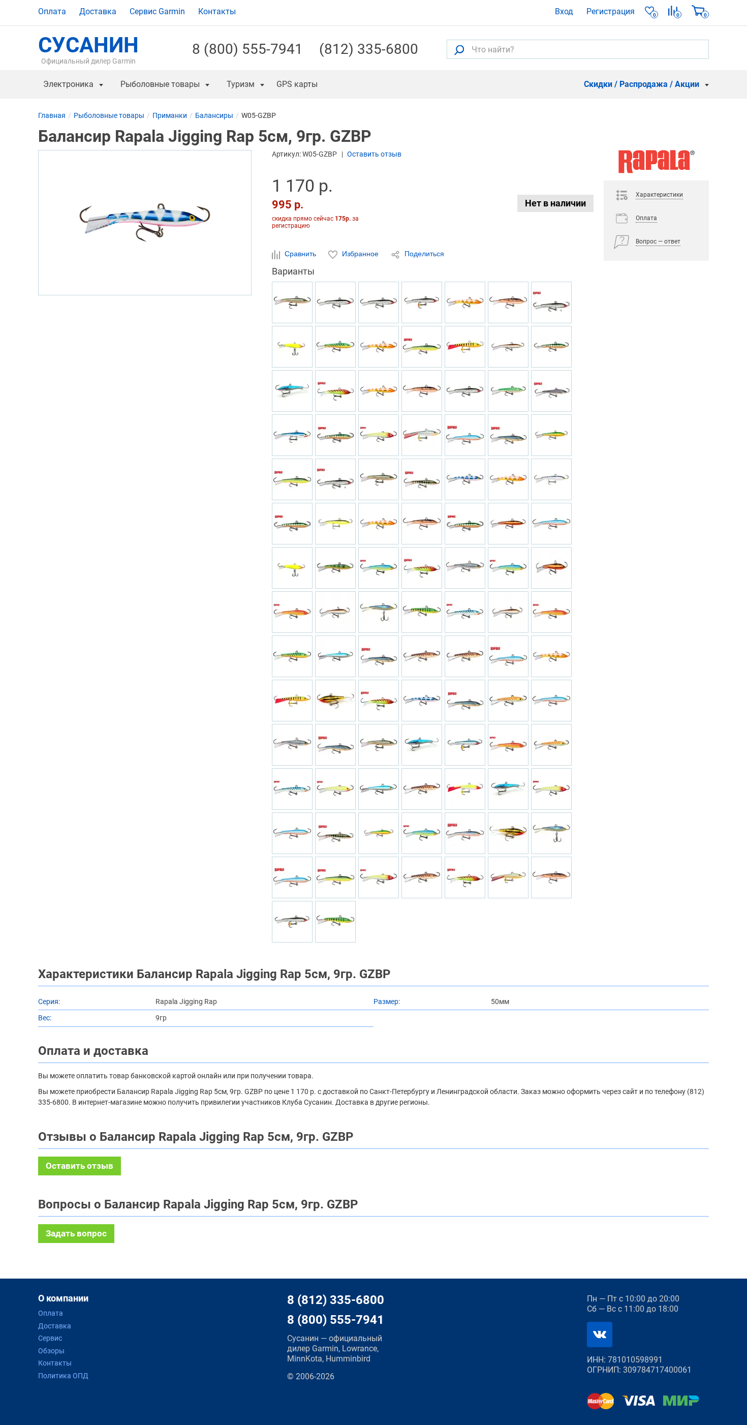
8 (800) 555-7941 (247, 49)
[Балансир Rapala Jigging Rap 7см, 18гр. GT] (335, 347)
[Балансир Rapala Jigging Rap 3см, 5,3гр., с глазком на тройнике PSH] (421, 435)
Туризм (241, 84)
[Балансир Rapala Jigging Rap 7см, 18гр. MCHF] (508, 523)
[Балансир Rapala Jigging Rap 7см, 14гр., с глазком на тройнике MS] (292, 922)
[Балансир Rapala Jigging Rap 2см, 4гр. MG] (508, 833)
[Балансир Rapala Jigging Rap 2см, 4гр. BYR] (292, 479)
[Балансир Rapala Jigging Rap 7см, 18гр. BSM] (378, 656)
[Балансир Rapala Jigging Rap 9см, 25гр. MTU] (421, 877)
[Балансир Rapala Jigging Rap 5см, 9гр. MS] (465, 391)
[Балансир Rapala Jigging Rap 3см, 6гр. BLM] (551, 391)
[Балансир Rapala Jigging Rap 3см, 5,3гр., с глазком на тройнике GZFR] (508, 479)
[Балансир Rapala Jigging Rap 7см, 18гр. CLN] (378, 435)
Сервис (50, 1338)
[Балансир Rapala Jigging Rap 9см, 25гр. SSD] (465, 833)
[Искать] (459, 49)
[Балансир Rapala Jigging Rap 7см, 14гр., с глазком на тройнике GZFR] (378, 391)
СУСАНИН (88, 49)
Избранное (360, 254)
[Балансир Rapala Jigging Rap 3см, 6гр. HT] (421, 568)
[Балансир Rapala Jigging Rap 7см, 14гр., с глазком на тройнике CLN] (465, 789)
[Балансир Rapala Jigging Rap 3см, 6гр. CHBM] (292, 391)
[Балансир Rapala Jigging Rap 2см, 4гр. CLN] (378, 877)
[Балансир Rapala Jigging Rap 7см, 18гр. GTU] (508, 391)
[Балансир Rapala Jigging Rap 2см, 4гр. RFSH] (292, 302)
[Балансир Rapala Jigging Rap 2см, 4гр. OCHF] (335, 523)
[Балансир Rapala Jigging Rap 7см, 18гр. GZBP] (465, 479)
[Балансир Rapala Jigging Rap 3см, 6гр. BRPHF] (508, 612)
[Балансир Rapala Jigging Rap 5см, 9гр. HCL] (292, 347)
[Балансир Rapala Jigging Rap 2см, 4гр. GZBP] (421, 700)
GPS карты (297, 84)
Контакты (217, 11)
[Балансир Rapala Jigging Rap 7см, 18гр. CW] (508, 302)
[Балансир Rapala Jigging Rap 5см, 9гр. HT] (378, 700)
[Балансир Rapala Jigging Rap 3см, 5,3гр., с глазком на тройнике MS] (421, 302)
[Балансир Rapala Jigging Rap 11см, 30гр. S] (551, 302)
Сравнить (300, 254)
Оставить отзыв (374, 154)
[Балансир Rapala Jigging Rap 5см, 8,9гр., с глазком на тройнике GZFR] (378, 523)
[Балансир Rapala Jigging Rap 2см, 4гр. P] (292, 523)
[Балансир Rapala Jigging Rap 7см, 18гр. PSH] (465, 568)
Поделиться (423, 254)
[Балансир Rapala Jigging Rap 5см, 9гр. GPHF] (551, 833)
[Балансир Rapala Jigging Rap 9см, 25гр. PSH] (292, 745)
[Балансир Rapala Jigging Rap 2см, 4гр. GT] (292, 656)
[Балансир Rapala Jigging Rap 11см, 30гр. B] (292, 435)
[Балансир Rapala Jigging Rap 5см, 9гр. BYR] (335, 877)
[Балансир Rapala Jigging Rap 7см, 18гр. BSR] (292, 877)
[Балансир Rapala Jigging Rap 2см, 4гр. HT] (335, 391)
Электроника (68, 84)
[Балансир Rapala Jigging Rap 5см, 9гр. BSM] (335, 745)
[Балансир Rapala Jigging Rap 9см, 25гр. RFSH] (378, 745)
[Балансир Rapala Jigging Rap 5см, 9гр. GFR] (551, 612)
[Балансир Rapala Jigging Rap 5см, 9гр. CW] (551, 877)
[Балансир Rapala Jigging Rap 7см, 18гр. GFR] (508, 745)
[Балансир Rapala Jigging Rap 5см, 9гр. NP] (335, 833)
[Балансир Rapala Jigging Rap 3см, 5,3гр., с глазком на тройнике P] (292, 700)
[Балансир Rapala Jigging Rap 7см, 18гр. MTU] (421, 789)
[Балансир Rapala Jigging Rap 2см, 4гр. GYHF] (378, 833)
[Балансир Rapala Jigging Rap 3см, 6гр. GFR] (292, 612)
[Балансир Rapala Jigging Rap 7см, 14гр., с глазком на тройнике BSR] (551, 523)
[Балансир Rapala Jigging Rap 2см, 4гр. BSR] (465, 435)
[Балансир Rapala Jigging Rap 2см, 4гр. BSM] (465, 700)
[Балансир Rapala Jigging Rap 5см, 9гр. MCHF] (551, 568)
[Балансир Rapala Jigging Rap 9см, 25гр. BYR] (421, 347)
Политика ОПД (63, 1376)
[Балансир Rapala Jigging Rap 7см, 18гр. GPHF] (551, 479)
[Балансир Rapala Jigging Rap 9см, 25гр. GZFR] (465, 302)
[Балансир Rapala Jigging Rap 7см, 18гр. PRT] (378, 568)
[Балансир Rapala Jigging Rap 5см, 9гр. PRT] (508, 568)
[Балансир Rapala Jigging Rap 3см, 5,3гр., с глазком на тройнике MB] (465, 745)
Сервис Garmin (157, 11)
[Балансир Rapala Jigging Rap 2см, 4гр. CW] (421, 523)
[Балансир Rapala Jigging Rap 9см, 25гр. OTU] (508, 700)
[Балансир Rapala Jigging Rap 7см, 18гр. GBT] (465, 612)
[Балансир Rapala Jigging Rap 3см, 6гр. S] (335, 479)
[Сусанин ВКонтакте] (599, 1334)
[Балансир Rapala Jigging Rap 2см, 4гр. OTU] (551, 745)
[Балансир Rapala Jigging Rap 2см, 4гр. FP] (421, 612)
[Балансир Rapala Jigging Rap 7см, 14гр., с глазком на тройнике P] (465, 347)
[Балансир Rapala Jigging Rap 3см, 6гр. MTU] (465, 656)
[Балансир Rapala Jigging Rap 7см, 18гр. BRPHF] (335, 612)
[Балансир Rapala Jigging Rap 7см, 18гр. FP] (335, 922)
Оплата (52, 11)
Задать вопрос (76, 1233)
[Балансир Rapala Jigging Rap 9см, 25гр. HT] (465, 877)
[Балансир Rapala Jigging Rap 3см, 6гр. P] (465, 523)
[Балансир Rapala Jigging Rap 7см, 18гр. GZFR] (378, 347)
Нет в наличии (555, 203)
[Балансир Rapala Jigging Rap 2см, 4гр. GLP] (335, 568)
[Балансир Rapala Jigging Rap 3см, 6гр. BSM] (508, 435)
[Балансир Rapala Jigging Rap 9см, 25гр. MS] (378, 302)
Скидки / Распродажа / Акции (641, 84)
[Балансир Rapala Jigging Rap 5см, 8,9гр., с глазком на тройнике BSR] (292, 833)
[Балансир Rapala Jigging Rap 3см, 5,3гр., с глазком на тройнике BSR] (551, 700)
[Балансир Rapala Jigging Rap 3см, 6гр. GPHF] (378, 612)
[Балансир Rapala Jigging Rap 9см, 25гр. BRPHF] (508, 347)
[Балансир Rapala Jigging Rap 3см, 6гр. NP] (421, 479)
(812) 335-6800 (368, 49)
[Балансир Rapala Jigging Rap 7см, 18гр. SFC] (335, 789)
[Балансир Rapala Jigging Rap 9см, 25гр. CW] (421, 391)
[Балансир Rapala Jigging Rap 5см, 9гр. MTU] (421, 656)
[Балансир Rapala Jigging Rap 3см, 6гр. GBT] (292, 789)
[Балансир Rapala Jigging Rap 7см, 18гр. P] (335, 435)
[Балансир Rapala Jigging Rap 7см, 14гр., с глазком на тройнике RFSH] (508, 877)
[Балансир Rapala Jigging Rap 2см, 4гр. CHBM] (508, 789)
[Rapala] (656, 165)
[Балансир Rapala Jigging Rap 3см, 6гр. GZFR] (551, 656)
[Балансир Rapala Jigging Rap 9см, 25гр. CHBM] (421, 745)
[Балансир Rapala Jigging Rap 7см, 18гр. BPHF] (378, 789)
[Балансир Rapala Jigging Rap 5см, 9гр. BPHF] (335, 656)
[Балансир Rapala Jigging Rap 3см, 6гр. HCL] (292, 568)
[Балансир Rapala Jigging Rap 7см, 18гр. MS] (335, 302)
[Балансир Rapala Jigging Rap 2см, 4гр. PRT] (421, 833)
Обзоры (51, 1351)
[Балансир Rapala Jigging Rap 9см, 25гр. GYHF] (551, 435)
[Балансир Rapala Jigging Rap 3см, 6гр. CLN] (551, 789)
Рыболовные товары (160, 84)
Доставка (97, 11)
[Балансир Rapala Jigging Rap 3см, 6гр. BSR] (508, 656)
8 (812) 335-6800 (335, 1300)
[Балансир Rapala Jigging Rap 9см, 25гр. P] (551, 347)
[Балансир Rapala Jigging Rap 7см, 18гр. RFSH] (378, 479)
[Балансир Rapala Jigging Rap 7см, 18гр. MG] (335, 700)
